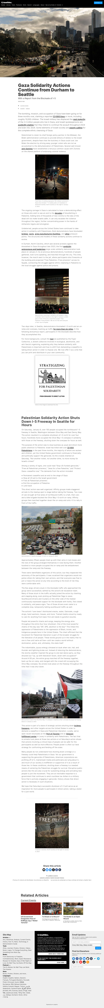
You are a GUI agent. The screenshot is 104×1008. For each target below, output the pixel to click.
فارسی (27, 986)
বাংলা (10, 990)
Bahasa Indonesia (20, 984)
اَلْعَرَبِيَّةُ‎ (24, 988)
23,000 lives (59, 116)
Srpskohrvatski (16, 988)
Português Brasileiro (16, 980)
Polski (5, 982)
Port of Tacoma (53, 734)
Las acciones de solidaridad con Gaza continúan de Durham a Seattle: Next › (71, 880)
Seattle (52, 877)
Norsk (21, 995)
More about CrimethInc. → (57, 954)
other (67, 234)
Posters (16, 948)
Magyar (16, 986)
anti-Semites (27, 149)
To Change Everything (19, 950)
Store (24, 5)
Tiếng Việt (21, 993)
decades (58, 213)
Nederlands (6, 988)
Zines (4, 948)
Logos (10, 950)
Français (5, 980)
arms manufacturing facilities (47, 234)
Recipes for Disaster (9, 961)
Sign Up (98, 948)
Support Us (98, 2)
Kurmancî (15, 995)
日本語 (22, 982)
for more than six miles (63, 329)
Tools (13, 5)
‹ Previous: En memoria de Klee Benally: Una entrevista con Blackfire (30, 880)
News (16, 942)
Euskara (11, 986)
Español (22, 108)
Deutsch (23, 978)
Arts (4, 939)
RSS (9, 937)
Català (28, 993)
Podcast (6, 965)
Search (29, 5)
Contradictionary (8, 959)
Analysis (16, 939)
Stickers (22, 948)
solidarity (47, 877)
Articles (5, 937)
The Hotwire (7, 969)
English (5, 978)
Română (5, 990)
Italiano (28, 108)
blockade (56, 877)
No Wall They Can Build (15, 963)
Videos (28, 948)
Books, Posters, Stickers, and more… (15, 973)
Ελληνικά (11, 982)
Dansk (20, 990)
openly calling (75, 128)
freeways (25, 728)
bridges (25, 234)
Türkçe (22, 986)
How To (10, 942)
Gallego (8, 995)
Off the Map (27, 963)
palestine (42, 877)
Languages (36, 5)
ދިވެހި (4, 995)
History (5, 942)
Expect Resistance (25, 959)
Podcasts (19, 5)
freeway (62, 877)
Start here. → (61, 962)
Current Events (24, 105)
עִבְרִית (25, 990)
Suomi (17, 982)
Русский (26, 980)
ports (31, 234)
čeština (5, 986)
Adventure (9, 939)
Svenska (15, 990)
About (42, 5)
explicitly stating (26, 125)
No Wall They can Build (21, 967)
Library (8, 5)
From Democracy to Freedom (12, 956)
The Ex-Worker (8, 967)
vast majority (79, 119)
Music (5, 950)
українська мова (11, 993)
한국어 (29, 988)
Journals (10, 948)
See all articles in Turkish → (54, 5)
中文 (12, 984)
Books (3, 5)
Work (16, 959)
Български (6, 984)
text (52, 339)
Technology (22, 942)
